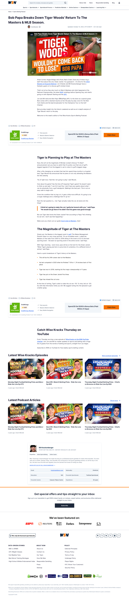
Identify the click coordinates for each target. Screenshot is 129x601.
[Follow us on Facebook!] (98, 535)
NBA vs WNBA (13, 549)
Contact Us (40, 552)
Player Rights (69, 561)
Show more (114, 400)
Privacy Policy (69, 552)
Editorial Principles (71, 549)
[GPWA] (88, 576)
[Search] (65, 3)
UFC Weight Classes (15, 552)
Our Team (40, 555)
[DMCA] (32, 576)
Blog (113, 3)
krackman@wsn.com (57, 470)
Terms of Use (69, 555)
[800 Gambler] (76, 576)
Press (38, 564)
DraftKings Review (27, 138)
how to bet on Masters (68, 221)
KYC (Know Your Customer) (74, 564)
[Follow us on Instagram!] (110, 535)
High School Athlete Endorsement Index (22, 561)
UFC (65, 94)
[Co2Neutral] (97, 576)
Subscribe (64, 505)
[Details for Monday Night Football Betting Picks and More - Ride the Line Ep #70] (26, 369)
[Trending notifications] (119, 2)
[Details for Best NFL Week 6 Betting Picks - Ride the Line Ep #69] (64, 369)
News (91, 3)
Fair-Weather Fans (15, 555)
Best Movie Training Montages (19, 558)
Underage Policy (70, 558)
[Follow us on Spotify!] (114, 535)
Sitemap (39, 568)
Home (9, 11)
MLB (61, 92)
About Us (40, 549)
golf (69, 234)
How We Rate (41, 558)
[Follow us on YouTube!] (106, 535)
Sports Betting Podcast (19, 11)
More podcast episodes (110, 356)
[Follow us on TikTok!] (119, 535)
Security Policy (70, 568)
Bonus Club (83, 3)
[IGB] (50, 576)
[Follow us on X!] (102, 535)
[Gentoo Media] (62, 576)
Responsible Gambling (102, 3)
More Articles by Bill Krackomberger (42, 465)
